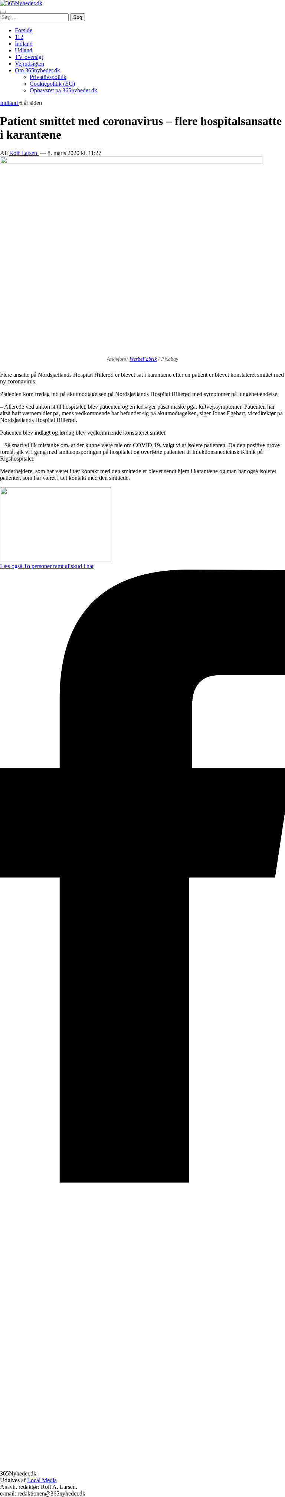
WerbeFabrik (143, 359)
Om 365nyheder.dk (37, 70)
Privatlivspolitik (48, 77)
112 (19, 37)
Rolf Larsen (24, 153)
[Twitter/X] (142, 1467)
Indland (24, 43)
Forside (23, 30)
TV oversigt (29, 57)
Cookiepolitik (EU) (52, 83)
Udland (23, 50)
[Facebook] (142, 1180)
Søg (77, 17)
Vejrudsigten (29, 63)
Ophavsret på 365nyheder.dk (63, 90)
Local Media (42, 1480)
